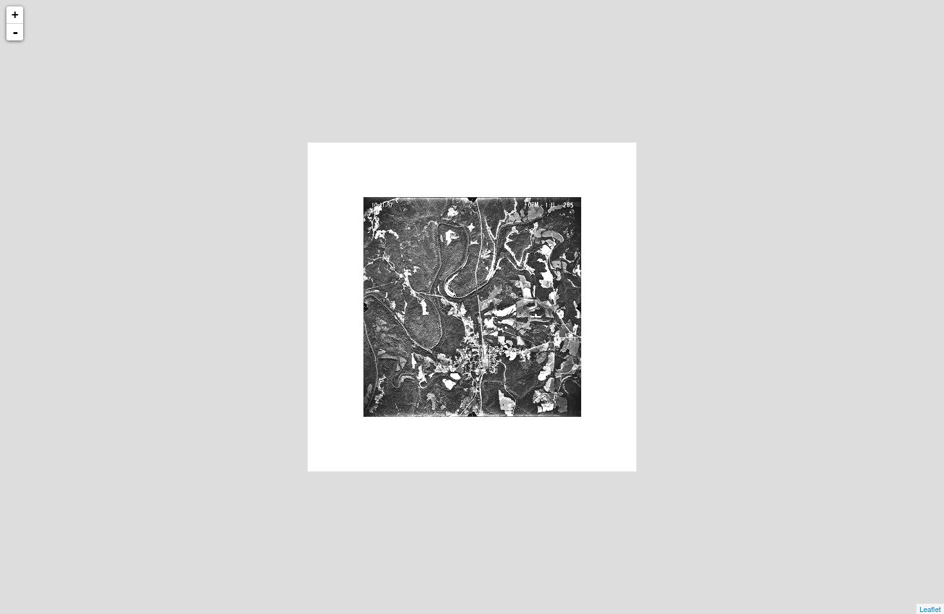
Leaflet (930, 609)
